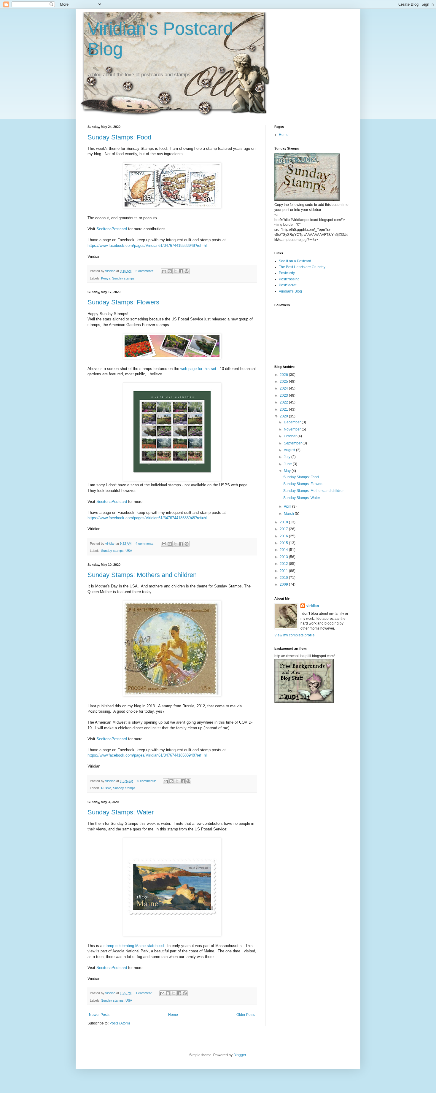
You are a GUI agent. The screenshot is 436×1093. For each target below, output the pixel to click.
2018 (284, 522)
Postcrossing (289, 279)
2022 (284, 402)
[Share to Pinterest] (187, 271)
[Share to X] (175, 271)
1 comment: (144, 993)
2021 (284, 409)
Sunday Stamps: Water (120, 812)
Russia (106, 788)
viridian (312, 606)
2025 (284, 381)
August (290, 450)
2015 (284, 543)
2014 (284, 550)
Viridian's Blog (290, 291)
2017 (284, 529)
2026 (284, 375)
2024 (284, 388)
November (293, 429)
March (289, 513)
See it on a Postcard (295, 261)
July (287, 457)
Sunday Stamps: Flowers (123, 302)
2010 (284, 578)
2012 (284, 564)
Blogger (239, 1055)
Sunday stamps (123, 278)
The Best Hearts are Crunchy (302, 267)
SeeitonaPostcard (111, 229)
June (288, 464)
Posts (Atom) (119, 1023)
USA (128, 550)
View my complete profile (294, 635)
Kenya (105, 278)
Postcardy (287, 273)
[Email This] (164, 271)
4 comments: (145, 543)
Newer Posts (99, 1015)
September (293, 443)
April (288, 506)
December (293, 422)
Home (173, 1015)
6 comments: (147, 781)
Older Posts (245, 1015)
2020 (284, 416)
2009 (284, 584)
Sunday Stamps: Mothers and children (142, 575)
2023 (284, 395)
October (290, 436)
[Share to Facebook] (181, 271)
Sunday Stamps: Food (119, 137)
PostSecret (287, 285)
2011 (284, 571)
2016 (284, 536)
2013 (284, 557)
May (288, 471)
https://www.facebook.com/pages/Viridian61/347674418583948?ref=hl (147, 245)
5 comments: (145, 271)
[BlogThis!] (170, 271)
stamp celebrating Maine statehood (134, 945)
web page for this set (198, 368)
